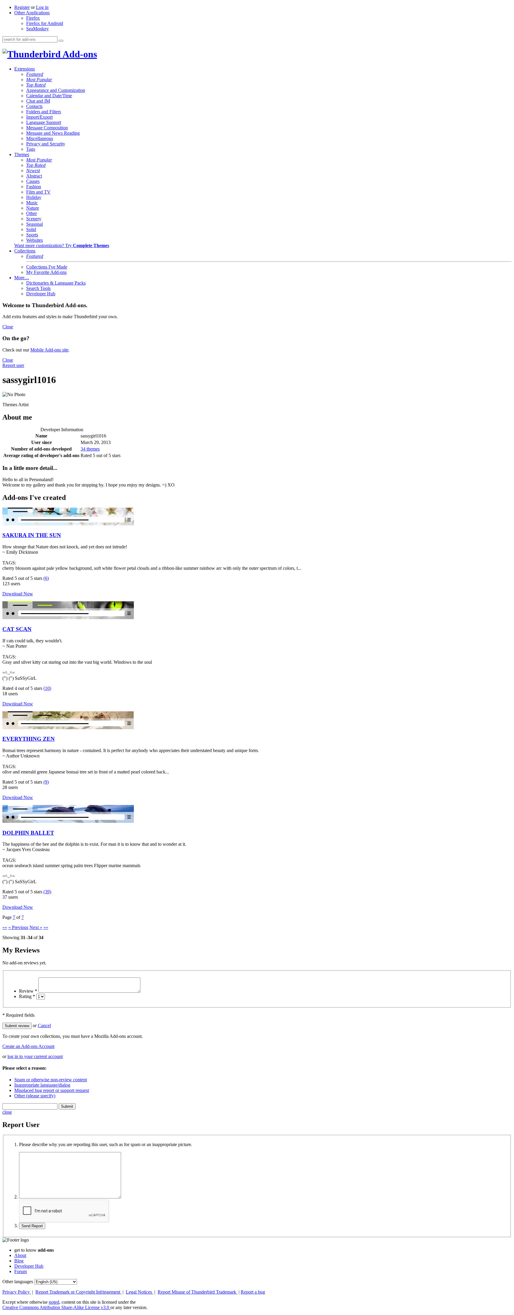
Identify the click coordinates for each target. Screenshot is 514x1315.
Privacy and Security (45, 143)
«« (4, 927)
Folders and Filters (43, 111)
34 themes (90, 448)
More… (21, 277)
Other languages (17, 1281)
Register (22, 7)
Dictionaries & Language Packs (56, 282)
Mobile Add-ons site (49, 349)
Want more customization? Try (61, 245)
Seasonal (34, 224)
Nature (32, 208)
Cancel (44, 1025)
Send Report (32, 1226)
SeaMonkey (37, 28)
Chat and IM (38, 100)
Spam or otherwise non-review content (50, 1079)
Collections (24, 250)
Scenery (33, 218)
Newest (33, 170)
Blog (18, 1260)
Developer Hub (40, 293)
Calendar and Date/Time (49, 95)
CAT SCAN (17, 629)
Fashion (33, 186)
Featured (34, 74)
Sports (32, 234)
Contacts (34, 106)
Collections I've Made (46, 266)
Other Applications (32, 12)
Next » (35, 927)
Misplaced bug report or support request (51, 1090)
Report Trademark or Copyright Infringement (78, 1291)
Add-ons (79, 54)
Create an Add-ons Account (28, 1046)
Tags (30, 149)
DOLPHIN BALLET (28, 833)
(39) (47, 891)
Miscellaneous (39, 138)
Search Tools (38, 288)
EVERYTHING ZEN (28, 739)
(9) (46, 781)
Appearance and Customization (55, 90)
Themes (21, 154)
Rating (27, 996)
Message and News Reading (53, 133)
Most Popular (39, 79)
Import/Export (39, 117)
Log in (42, 7)
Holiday (33, 197)
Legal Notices (139, 1291)
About (20, 1255)
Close (7, 326)
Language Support (43, 122)
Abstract (34, 175)
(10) (47, 688)
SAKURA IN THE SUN (31, 535)
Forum (20, 1271)
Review (28, 991)
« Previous (18, 927)
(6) (46, 578)
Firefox (33, 18)
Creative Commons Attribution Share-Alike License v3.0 (56, 1307)
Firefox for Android (44, 23)
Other (31, 213)
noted (54, 1302)
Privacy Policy (16, 1291)
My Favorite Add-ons (46, 272)
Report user (13, 365)
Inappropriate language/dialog (42, 1085)
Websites (34, 240)
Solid (31, 229)
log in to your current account (35, 1056)
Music (32, 202)
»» (45, 927)
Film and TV (38, 191)
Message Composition (47, 127)
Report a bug (253, 1291)
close (7, 1112)
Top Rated (36, 84)
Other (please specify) (34, 1095)
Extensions (24, 68)
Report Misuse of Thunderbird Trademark (197, 1291)
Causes (33, 181)
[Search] (61, 41)
